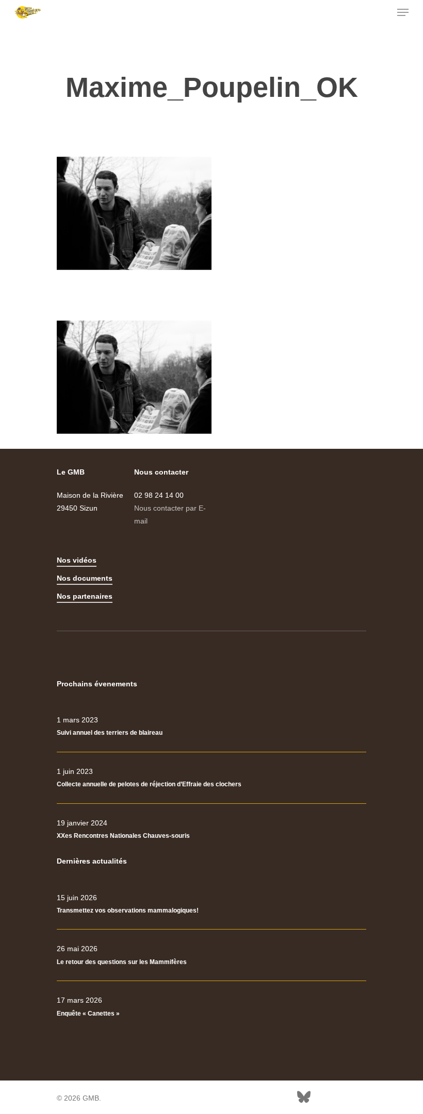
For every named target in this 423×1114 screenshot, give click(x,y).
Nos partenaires (84, 596)
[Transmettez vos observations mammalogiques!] (211, 904)
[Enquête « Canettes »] (211, 1007)
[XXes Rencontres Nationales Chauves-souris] (211, 829)
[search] (382, 12)
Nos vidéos (76, 560)
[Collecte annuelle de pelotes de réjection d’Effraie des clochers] (211, 778)
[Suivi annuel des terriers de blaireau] (211, 726)
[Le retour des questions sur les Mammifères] (211, 955)
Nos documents (84, 578)
